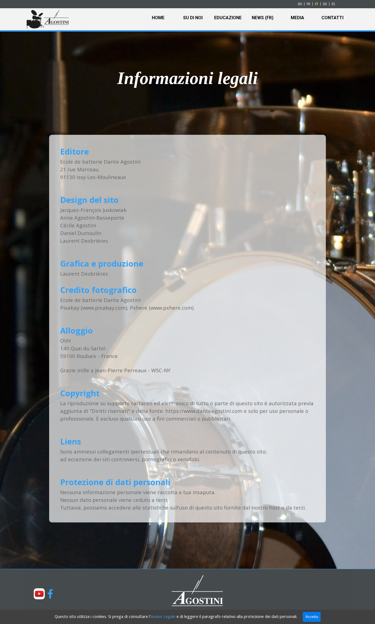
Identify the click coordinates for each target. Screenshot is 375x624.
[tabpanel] (187, 78)
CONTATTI (332, 17)
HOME (158, 17)
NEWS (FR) (262, 17)
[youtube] (39, 593)
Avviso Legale (163, 616)
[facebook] (50, 593)
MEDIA (297, 17)
